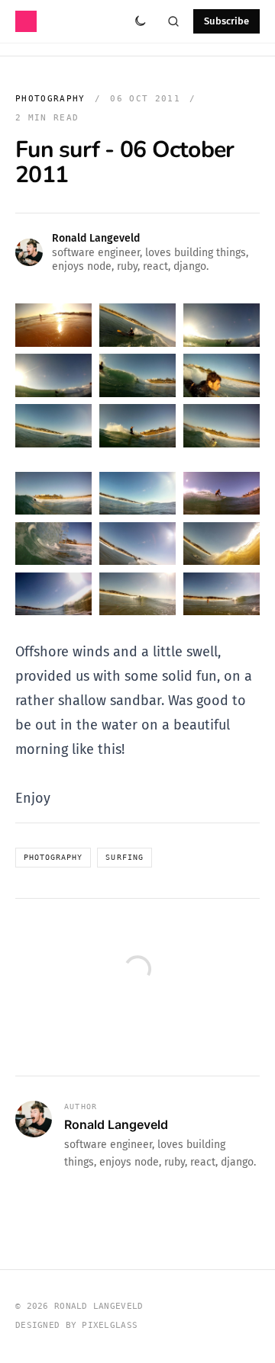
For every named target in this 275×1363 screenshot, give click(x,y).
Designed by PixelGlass (76, 1325)
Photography (50, 99)
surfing (124, 856)
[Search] (173, 21)
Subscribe (226, 21)
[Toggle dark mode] (140, 21)
